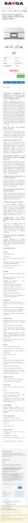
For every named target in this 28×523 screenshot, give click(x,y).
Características (6, 87)
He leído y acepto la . (13, 484)
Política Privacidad (7, 493)
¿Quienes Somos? (19, 496)
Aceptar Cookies (17, 512)
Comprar (20, 76)
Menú (5, 11)
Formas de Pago (19, 494)
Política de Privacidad (8, 481)
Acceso (11, 11)
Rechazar (10, 512)
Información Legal (19, 491)
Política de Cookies (19, 493)
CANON (16, 58)
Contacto (19, 11)
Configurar (4, 512)
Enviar (20, 487)
